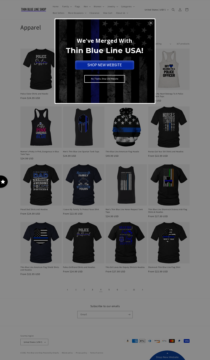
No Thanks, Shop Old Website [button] (104, 79)
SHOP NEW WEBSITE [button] (104, 64)
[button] (151, 23)
